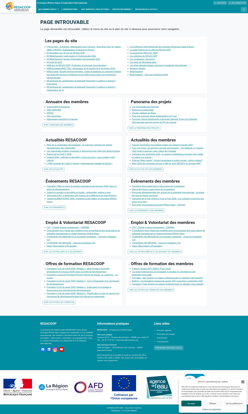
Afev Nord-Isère (54, 116)
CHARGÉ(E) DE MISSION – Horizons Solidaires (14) (71, 243)
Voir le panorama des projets (144, 128)
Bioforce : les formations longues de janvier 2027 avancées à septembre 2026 (167, 281)
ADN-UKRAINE (54, 110)
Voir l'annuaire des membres (58, 125)
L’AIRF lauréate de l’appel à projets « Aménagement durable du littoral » (80, 163)
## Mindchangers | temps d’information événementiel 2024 (73, 59)
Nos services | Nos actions (95, 9)
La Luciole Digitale (129, 410)
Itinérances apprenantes (143, 110)
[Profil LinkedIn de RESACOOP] (49, 349)
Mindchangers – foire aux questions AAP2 (149, 75)
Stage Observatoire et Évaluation (62, 246)
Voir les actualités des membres (145, 169)
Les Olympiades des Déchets (145, 107)
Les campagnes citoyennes (142, 59)
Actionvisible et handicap (58, 107)
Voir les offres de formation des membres (151, 290)
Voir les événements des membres (146, 210)
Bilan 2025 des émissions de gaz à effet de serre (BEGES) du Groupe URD (166, 163)
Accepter (191, 403)
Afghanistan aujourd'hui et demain (62, 119)
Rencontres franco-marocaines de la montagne (153, 189)
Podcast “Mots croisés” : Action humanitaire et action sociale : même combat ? (167, 160)
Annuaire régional (164, 330)
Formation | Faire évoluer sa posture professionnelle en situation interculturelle (168, 284)
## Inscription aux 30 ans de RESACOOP (66, 53)
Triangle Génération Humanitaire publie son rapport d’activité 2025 (162, 145)
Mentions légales (137, 68)
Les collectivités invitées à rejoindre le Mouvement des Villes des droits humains (83, 151)
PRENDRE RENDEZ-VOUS (169, 348)
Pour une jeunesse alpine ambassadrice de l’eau (154, 116)
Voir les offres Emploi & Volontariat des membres (155, 252)
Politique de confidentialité (211, 409)
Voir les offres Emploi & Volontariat (63, 252)
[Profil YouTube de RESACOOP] (61, 349)
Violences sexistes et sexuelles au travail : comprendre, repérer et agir (79, 192)
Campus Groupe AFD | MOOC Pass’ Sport (151, 269)
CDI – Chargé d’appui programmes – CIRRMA (68, 227)
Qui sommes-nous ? (47, 9)
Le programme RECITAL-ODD (144, 53)
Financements (162, 342)
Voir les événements (54, 207)
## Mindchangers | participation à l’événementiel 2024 (71, 56)
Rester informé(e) (122, 9)
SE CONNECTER (239, 3)
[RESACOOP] (18, 6)
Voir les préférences (234, 403)
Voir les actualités (53, 169)
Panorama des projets (166, 334)
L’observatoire (69, 9)
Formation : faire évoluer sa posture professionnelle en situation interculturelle (167, 278)
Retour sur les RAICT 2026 (59, 154)
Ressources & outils (146, 9)
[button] (243, 381)
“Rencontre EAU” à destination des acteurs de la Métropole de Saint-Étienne (82, 195)
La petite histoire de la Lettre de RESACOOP (150, 50)
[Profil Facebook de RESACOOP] (42, 349)
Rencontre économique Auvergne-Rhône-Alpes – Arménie (158, 205)
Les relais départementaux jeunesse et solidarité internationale (158, 65)
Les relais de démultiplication (143, 62)
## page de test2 (54, 62)
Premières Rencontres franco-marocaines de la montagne (158, 186)
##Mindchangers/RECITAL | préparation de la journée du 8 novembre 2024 (81, 68)
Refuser (212, 403)
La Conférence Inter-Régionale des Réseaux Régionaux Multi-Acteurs (162, 47)
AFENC (50, 113)
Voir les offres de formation (59, 302)
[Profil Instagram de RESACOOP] (55, 349)
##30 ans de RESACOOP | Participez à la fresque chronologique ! (77, 65)
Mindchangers (136, 72)
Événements (162, 338)
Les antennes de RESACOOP (143, 56)
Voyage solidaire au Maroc (144, 113)
